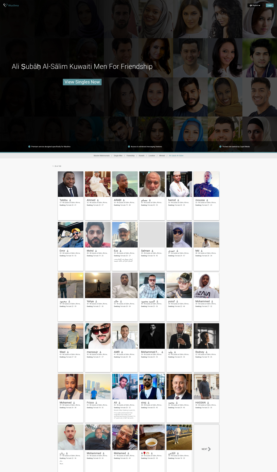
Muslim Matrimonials (102, 156)
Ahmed (91, 200)
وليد (170, 352)
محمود (63, 301)
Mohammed (202, 301)
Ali (115, 402)
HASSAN (200, 402)
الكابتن (171, 453)
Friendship (131, 156)
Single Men (118, 156)
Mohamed (66, 402)
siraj (143, 402)
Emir (62, 250)
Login (270, 5)
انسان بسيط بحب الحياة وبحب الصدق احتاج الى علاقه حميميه (123, 260)
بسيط (61, 463)
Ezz (116, 250)
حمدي (171, 250)
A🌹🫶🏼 (145, 453)
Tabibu (64, 200)
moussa (200, 200)
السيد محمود (148, 301)
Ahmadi (162, 156)
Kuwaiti (141, 156)
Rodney (199, 352)
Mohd (90, 250)
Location (152, 156)
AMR (117, 352)
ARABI (117, 200)
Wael (62, 352)
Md (197, 250)
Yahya (90, 301)
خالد (116, 301)
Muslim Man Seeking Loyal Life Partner (125, 410)
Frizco (90, 402)
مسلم (144, 200)
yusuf (171, 301)
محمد (171, 402)
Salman (145, 250)
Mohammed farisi (150, 352)
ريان (62, 453)
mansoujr (92, 352)
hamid (172, 200)
